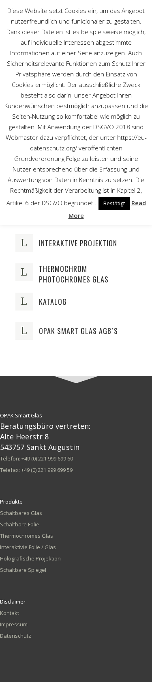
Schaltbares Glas (21, 513)
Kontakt (9, 613)
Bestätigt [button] (114, 203)
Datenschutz (15, 635)
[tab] (76, 243)
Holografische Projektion (30, 558)
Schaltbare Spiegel (23, 569)
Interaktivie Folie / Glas (28, 547)
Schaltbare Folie (19, 524)
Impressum (14, 624)
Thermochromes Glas (26, 535)
